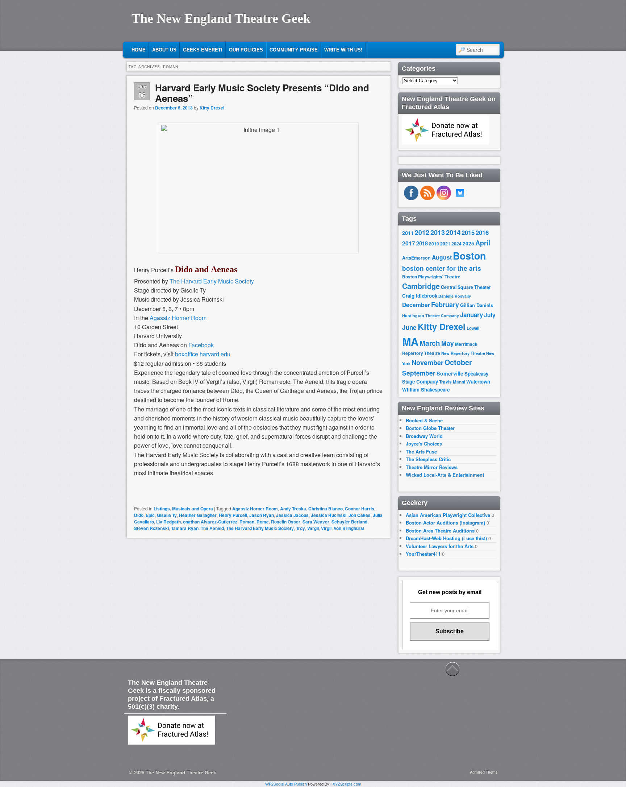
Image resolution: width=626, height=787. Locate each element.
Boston (469, 255)
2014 (453, 232)
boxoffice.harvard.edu (202, 354)
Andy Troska (293, 508)
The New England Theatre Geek (221, 18)
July (490, 315)
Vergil (313, 528)
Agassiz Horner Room (178, 318)
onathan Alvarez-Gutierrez (210, 521)
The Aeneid (212, 528)
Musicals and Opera (192, 508)
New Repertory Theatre (463, 353)
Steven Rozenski (151, 528)
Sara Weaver (315, 521)
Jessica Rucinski (328, 515)
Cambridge (421, 286)
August (442, 257)
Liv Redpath (168, 521)
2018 (422, 243)
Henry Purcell (233, 515)
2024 (456, 243)
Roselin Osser (285, 521)
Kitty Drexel (212, 107)
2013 (437, 232)
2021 (445, 243)
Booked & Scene (424, 420)
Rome (262, 521)
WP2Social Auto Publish (286, 784)
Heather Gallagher (198, 515)
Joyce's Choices (424, 443)
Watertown (478, 381)
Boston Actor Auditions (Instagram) (445, 522)
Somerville (450, 373)
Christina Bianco (325, 508)
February (445, 304)
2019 (434, 243)
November (427, 362)
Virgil (326, 528)
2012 (422, 232)
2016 (482, 232)
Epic (150, 515)
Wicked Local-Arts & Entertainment (445, 474)
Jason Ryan (261, 515)
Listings (162, 508)
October (458, 362)
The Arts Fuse (421, 451)
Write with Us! (343, 50)
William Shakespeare (426, 389)
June (409, 327)
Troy (300, 528)
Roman (246, 521)
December (416, 305)
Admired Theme (484, 772)
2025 (468, 243)
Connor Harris (359, 508)
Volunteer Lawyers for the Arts (439, 546)
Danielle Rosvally (454, 296)
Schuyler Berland (349, 521)
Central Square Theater (466, 287)
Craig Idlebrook (419, 295)
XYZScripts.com (347, 784)
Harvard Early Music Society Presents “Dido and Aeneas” (262, 93)
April (482, 243)
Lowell (473, 328)
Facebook (201, 345)
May (447, 343)
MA (410, 341)
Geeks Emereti (202, 50)
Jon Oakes (360, 515)
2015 (468, 232)
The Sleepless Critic (428, 459)
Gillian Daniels (476, 305)
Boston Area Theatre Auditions (440, 530)
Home (139, 50)
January (471, 314)
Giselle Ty (167, 515)
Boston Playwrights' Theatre (431, 277)
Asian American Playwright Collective (448, 514)
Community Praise (294, 50)
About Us (164, 50)
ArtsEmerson (416, 257)
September (418, 373)
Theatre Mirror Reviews (432, 467)
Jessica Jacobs (292, 515)
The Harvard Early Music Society (212, 281)
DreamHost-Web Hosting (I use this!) (446, 538)
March (430, 343)
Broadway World (424, 435)
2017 (408, 243)
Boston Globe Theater (430, 427)
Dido (138, 515)
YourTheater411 (423, 553)
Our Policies (246, 50)
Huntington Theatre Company (430, 315)
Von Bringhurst (349, 528)
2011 (408, 232)
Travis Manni (452, 382)
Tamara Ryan (185, 528)
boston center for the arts (441, 268)
